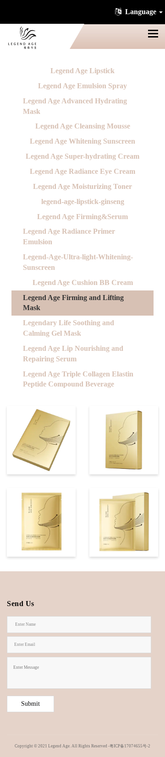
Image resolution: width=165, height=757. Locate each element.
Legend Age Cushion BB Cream (83, 282)
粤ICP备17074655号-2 (130, 746)
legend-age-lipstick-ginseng (82, 201)
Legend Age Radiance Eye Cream (82, 171)
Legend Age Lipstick (82, 71)
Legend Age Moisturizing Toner (82, 186)
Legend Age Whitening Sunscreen (82, 141)
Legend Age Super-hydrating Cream (82, 156)
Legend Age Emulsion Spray (82, 86)
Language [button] (140, 12)
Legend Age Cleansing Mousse (82, 126)
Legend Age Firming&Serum (82, 216)
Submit (30, 703)
